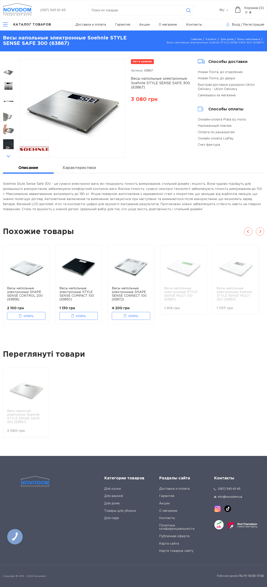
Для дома (227, 39)
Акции (144, 24)
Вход (236, 24)
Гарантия (122, 24)
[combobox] (226, 10)
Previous (8, 61)
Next (8, 156)
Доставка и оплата (90, 24)
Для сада (111, 518)
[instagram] (217, 508)
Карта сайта (169, 543)
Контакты (194, 24)
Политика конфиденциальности (176, 527)
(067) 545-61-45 (53, 10)
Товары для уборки (120, 510)
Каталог (211, 39)
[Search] (188, 10)
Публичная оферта (174, 536)
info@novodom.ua (230, 497)
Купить (29, 316)
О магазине (168, 24)
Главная (196, 39)
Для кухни (112, 488)
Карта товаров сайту (176, 550)
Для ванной (113, 496)
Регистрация (253, 24)
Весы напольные (248, 39)
